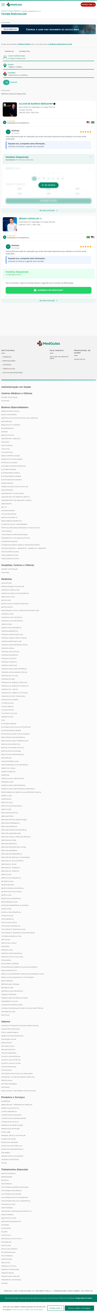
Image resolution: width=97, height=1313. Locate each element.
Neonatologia (7, 881)
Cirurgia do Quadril (10, 699)
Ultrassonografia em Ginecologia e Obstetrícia (22, 1008)
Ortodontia (6, 1070)
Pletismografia (8, 510)
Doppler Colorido (9, 462)
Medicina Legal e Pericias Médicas (16, 837)
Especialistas (14, 11)
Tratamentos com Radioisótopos (15, 538)
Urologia (5, 1015)
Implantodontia (8, 1049)
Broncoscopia (7, 435)
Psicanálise (6, 1242)
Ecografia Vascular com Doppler (16, 727)
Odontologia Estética (11, 1060)
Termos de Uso (9, 368)
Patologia (5, 939)
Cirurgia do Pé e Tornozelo (13, 696)
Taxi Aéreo (5, 1152)
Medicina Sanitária (9, 850)
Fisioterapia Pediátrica (11, 1190)
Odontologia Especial (11, 1056)
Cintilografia (7, 445)
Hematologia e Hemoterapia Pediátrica (18, 789)
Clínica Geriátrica (9, 1111)
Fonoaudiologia (8, 1204)
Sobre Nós (7, 357)
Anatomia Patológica (10, 411)
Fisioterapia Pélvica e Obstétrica (16, 1201)
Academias (5, 1101)
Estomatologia (7, 1046)
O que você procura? (16, 56)
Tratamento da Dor (9, 1001)
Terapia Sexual (7, 1273)
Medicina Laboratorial (11, 833)
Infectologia (7, 802)
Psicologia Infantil (9, 1249)
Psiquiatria (6, 960)
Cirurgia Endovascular (11, 641)
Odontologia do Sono (11, 1063)
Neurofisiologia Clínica (11, 891)
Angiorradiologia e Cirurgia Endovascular (20, 610)
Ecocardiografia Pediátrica (13, 466)
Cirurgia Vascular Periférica (14, 669)
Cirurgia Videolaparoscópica (14, 672)
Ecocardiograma (8, 469)
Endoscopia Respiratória (12, 754)
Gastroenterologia (10, 761)
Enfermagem (6, 1177)
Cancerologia (7, 614)
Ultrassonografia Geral (12, 1004)
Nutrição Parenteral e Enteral (15, 905)
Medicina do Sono (9, 864)
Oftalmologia (7, 915)
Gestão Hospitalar (9, 397)
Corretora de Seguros (11, 1115)
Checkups (5, 442)
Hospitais (5, 400)
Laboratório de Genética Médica (15, 497)
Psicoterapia (7, 1255)
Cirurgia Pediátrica (9, 655)
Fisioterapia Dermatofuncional (15, 1187)
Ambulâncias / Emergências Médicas (16, 1104)
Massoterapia (7, 1214)
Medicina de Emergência (11, 854)
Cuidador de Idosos (10, 1122)
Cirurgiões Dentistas (10, 1029)
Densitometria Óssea (10, 455)
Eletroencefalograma (11, 476)
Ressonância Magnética (11, 521)
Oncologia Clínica (9, 922)
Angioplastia (7, 607)
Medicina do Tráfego (10, 871)
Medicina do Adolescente (12, 861)
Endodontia (6, 1042)
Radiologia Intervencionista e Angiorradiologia (22, 974)
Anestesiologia (8, 597)
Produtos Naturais (9, 1142)
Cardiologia (6, 624)
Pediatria (5, 946)
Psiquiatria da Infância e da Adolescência (19, 967)
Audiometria (6, 421)
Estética (5, 1180)
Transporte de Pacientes (12, 1156)
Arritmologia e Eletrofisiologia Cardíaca (19, 418)
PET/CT (4, 507)
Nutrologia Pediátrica (11, 912)
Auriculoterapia (8, 1173)
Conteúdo (7, 364)
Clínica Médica (7, 706)
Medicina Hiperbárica (10, 823)
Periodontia (6, 1080)
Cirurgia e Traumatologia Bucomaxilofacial (20, 1025)
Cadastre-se (79, 359)
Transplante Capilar (10, 1276)
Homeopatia (6, 799)
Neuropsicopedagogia (11, 1221)
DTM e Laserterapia (9, 1032)
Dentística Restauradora (12, 1036)
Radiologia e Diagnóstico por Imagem (17, 977)
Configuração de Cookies (83, 1298)
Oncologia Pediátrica (10, 926)
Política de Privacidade (12, 372)
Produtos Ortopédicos (11, 1146)
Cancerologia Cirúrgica (11, 617)
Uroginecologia (8, 1011)
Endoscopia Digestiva (10, 744)
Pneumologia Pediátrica (11, 953)
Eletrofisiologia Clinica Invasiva (15, 734)
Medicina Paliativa (9, 843)
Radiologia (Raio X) (9, 517)
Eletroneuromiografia (11, 479)
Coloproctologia (9, 713)
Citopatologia (7, 703)
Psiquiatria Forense (10, 963)
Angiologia (6, 600)
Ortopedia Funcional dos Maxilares (17, 1073)
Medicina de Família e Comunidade (15, 857)
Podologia (6, 1235)
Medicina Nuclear (8, 840)
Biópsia (4, 431)
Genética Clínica (8, 768)
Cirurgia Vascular (9, 665)
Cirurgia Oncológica (10, 651)
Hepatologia (6, 795)
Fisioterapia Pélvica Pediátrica (14, 1197)
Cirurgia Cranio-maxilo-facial (14, 638)
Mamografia (6, 503)
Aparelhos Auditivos (10, 1108)
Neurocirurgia (7, 885)
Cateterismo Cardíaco (11, 438)
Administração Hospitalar (12, 586)
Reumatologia (7, 987)
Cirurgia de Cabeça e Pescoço (14, 682)
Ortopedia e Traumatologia (13, 929)
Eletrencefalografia (10, 473)
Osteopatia (6, 1228)
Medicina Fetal (7, 816)
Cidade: (11, 64)
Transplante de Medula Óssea (14, 998)
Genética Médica (8, 771)
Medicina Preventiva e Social (13, 847)
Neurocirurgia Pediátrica (12, 888)
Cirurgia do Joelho (9, 689)
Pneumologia (7, 950)
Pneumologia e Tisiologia (12, 956)
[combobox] (17, 66)
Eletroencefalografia (11, 730)
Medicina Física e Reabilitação (14, 819)
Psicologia (6, 1245)
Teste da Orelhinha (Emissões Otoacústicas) (20, 527)
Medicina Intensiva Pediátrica (14, 830)
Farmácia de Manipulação (12, 1125)
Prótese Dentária (9, 1084)
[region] (48, 1307)
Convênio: (12, 73)
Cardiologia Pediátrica (11, 627)
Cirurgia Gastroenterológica (14, 645)
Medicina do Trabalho (10, 867)
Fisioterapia (6, 1183)
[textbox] (17, 66)
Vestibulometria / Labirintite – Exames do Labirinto (23, 548)
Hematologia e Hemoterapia (13, 785)
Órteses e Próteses (10, 1159)
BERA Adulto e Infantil (11, 425)
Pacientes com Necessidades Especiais (18, 1077)
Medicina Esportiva (9, 813)
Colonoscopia (7, 710)
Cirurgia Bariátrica (9, 631)
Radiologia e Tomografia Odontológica (18, 1090)
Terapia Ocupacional (10, 1269)
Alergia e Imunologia (10, 590)
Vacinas (4, 1283)
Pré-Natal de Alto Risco (11, 1238)
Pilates (4, 1231)
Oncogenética (7, 919)
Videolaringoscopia (10, 558)
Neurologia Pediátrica (11, 898)
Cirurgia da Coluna (9, 675)
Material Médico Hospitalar (13, 1135)
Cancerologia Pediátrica (12, 621)
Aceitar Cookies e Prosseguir (79, 1308)
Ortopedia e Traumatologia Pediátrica (18, 932)
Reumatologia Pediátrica (12, 991)
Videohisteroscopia (10, 551)
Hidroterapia (7, 1207)
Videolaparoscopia (9, 555)
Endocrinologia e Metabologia (14, 741)
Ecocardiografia (8, 723)
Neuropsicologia (8, 1218)
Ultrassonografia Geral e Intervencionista (20, 545)
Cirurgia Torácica (9, 662)
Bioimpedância (7, 428)
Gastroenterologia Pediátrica (14, 765)
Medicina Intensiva (9, 826)
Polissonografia (8, 514)
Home (4, 11)
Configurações (54, 1308)
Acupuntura (6, 583)
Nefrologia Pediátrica (11, 878)
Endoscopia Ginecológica (12, 747)
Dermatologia (7, 717)
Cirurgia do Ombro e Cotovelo (14, 693)
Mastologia (6, 809)
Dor (3, 720)
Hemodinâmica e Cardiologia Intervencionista (21, 792)
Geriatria (5, 775)
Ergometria (6, 758)
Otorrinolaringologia (11, 936)
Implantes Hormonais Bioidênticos (16, 1211)
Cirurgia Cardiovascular (12, 634)
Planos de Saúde (8, 1139)
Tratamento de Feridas (11, 1279)
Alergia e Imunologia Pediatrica (15, 593)
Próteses (5, 1087)
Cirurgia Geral (7, 648)
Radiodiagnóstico (9, 970)
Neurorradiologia (9, 902)
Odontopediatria (8, 1066)
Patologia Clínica (8, 943)
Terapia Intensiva (8, 994)
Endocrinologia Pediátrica (13, 737)
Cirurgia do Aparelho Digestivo (15, 686)
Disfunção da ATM (8, 1039)
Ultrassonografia (9, 541)
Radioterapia (7, 980)
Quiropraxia (6, 1259)
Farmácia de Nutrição (10, 1128)
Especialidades (9, 361)
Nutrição (5, 1225)
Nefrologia (6, 874)
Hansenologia (7, 782)
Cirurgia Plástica (8, 658)
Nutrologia (6, 909)
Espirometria (7, 483)
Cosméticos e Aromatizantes (13, 1118)
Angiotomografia (9, 414)
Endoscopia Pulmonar (11, 751)
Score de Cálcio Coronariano (14, 524)
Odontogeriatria (8, 1053)
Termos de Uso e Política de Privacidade (27, 1309)
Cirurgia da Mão (8, 679)
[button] (3, 4)
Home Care (5, 1132)
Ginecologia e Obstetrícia (12, 778)
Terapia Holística (8, 1266)
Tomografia (6, 531)
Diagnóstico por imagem (11, 459)
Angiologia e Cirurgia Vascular (43, 107)
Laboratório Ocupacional (12, 493)
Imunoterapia (7, 490)
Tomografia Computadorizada (14, 534)
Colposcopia (7, 452)
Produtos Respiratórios (12, 1149)
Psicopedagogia (8, 1252)
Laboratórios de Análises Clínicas (16, 500)
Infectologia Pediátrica (11, 806)
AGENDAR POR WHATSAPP (50, 290)
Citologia (5, 449)
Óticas (4, 1163)
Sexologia (5, 1262)
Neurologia (6, 895)
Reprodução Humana (10, 984)
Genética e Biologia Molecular (14, 486)
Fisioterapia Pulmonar (11, 1194)
